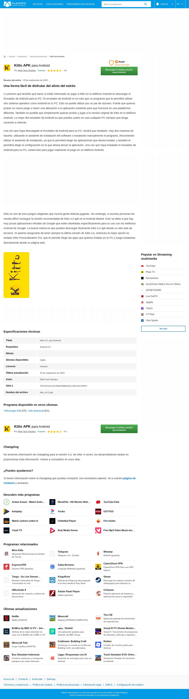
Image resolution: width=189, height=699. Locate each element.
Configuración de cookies (130, 685)
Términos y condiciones (16, 685)
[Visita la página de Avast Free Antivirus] (119, 63)
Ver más (163, 328)
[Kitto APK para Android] (7, 67)
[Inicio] (5, 56)
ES (178, 4)
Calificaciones (54, 4)
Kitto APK (32, 65)
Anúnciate (37, 679)
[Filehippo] (15, 4)
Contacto (23, 679)
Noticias (38, 4)
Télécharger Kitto (13, 411)
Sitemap (51, 679)
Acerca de (9, 679)
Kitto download (36, 411)
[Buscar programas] (146, 4)
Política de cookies (42, 685)
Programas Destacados (80, 4)
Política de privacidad (68, 685)
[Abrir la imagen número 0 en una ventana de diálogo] (16, 275)
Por (25, 70)
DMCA (109, 685)
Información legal (92, 685)
